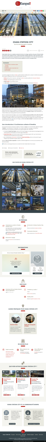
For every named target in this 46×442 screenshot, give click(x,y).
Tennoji (5, 79)
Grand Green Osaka (8, 134)
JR (26, 132)
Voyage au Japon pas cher (10, 354)
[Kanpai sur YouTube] (41, 10)
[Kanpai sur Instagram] (40, 10)
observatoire (14, 137)
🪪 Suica (23, 12)
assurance (11, 239)
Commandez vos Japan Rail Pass (12, 233)
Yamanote (35, 78)
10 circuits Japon (22, 353)
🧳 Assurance (40, 12)
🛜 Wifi (33, 12)
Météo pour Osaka (37, 273)
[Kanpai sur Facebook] (37, 10)
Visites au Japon (4, 36)
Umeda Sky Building (25, 137)
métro (23, 78)
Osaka (10, 36)
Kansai (8, 36)
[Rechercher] (30, 8)
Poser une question (12, 423)
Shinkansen (35, 82)
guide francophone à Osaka (35, 298)
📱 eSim (36, 12)
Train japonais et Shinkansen (10, 353)
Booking (40, 228)
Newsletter (24, 434)
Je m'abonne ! (36, 438)
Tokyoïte (38, 78)
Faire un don (18, 434)
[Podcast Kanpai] (43, 10)
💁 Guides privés (28, 12)
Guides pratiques (7, 69)
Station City (22, 147)
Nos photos (7, 66)
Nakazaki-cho (21, 379)
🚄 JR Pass (20, 12)
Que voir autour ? (8, 70)
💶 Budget (4, 12)
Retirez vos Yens (29, 293)
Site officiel (36, 352)
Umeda (13, 36)
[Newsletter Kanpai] (35, 10)
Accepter (16, 266)
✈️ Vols (12, 12)
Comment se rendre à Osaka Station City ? (11, 68)
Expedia (36, 228)
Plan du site (23, 435)
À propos (13, 434)
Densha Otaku (14, 324)
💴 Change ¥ (9, 12)
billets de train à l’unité (11, 234)
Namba (5, 78)
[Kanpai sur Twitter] (39, 10)
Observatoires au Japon (9, 351)
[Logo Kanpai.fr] (23, 3)
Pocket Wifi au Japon (39, 233)
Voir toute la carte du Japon (16, 273)
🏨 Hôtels (16, 12)
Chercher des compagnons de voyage (34, 423)
